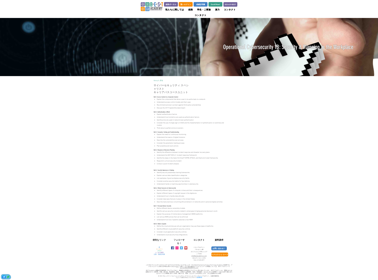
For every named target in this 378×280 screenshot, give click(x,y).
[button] (204, 9)
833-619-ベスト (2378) (199, 258)
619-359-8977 (200, 260)
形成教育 (199, 277)
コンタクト (159, 249)
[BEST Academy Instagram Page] (177, 247)
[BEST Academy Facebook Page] (172, 247)
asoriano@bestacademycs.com (189, 268)
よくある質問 (159, 252)
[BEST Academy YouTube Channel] (185, 247)
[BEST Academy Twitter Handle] (181, 247)
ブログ (159, 251)
